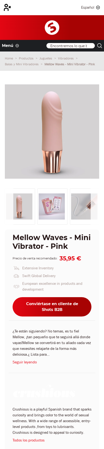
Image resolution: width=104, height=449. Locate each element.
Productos (27, 58)
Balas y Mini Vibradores (22, 64)
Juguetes (46, 58)
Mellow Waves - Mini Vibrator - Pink (70, 64)
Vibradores (66, 58)
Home (9, 58)
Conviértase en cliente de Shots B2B (52, 307)
